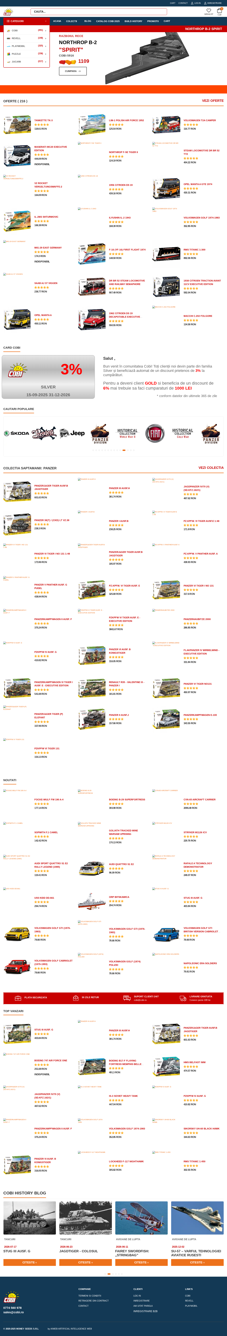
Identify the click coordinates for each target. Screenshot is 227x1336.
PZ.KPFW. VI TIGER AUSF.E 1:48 (201, 521)
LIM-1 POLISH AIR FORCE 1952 (126, 120)
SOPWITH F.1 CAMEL (46, 832)
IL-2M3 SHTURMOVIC (46, 217)
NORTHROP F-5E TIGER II (123, 152)
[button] (26, 21)
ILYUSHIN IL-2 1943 (120, 217)
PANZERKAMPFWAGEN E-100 (200, 715)
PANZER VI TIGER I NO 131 (199, 585)
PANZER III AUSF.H (119, 488)
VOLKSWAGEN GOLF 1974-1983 (202, 217)
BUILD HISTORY (133, 21)
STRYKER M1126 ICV (195, 832)
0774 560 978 (12, 1307)
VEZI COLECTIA (211, 467)
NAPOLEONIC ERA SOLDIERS (200, 963)
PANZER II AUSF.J (119, 715)
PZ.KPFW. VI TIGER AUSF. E (124, 585)
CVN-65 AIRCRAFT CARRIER (200, 799)
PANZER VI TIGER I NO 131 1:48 (52, 553)
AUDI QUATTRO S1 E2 (121, 864)
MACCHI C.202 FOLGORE (198, 316)
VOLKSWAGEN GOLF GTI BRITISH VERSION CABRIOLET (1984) (201, 931)
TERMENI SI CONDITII (89, 1296)
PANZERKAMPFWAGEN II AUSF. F (53, 619)
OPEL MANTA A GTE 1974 (198, 184)
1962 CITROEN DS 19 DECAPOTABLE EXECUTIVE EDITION (124, 317)
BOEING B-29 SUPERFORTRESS (127, 799)
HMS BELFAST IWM (195, 1062)
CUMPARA (71, 71)
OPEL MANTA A (43, 315)
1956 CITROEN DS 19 (121, 185)
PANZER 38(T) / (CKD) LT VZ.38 (51, 520)
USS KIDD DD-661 (44, 898)
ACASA (57, 21)
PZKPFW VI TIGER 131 (46, 748)
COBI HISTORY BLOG (24, 1193)
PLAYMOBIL (191, 1306)
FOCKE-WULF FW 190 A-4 (48, 799)
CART (172, 3)
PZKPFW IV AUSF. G (45, 652)
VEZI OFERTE (213, 100)
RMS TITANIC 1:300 (194, 249)
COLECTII (71, 21)
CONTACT (183, 3)
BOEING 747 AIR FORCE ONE (50, 1060)
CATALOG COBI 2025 (108, 21)
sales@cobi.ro (13, 1312)
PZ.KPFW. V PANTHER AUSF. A (201, 553)
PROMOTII (153, 21)
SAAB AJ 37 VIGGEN (45, 283)
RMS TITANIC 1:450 (194, 1161)
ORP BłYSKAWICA (119, 897)
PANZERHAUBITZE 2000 (197, 619)
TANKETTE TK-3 (43, 120)
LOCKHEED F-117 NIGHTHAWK (126, 1161)
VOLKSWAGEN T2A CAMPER (200, 120)
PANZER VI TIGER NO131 (198, 684)
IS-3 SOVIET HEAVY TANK (123, 1096)
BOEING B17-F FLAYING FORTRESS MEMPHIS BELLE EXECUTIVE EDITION (125, 1064)
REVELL (189, 1301)
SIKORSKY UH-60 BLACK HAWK (202, 1128)
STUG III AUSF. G (193, 898)
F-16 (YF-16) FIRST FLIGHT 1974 (127, 249)
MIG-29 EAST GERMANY (48, 247)
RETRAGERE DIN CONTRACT (93, 1301)
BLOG (87, 21)
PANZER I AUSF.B (118, 521)
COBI (187, 1296)
